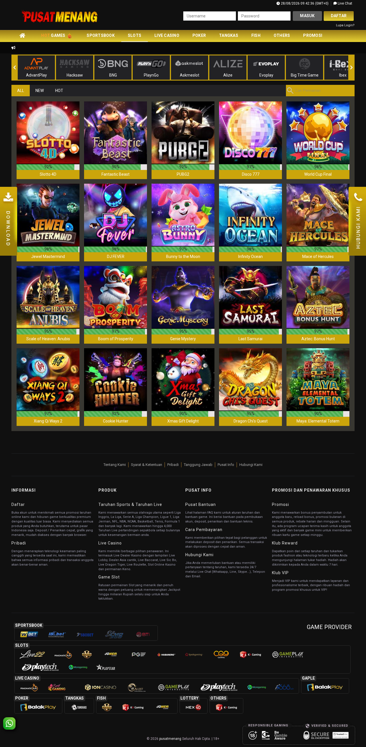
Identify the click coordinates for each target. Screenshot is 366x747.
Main (48, 132)
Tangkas (228, 35)
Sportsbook (101, 35)
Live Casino (166, 35)
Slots (134, 35)
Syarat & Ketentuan (146, 464)
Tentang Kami (115, 464)
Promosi (312, 35)
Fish (255, 35)
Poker (199, 35)
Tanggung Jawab (198, 464)
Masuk (307, 15)
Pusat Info (226, 464)
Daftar (339, 15)
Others (282, 35)
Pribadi (173, 464)
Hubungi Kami (250, 464)
